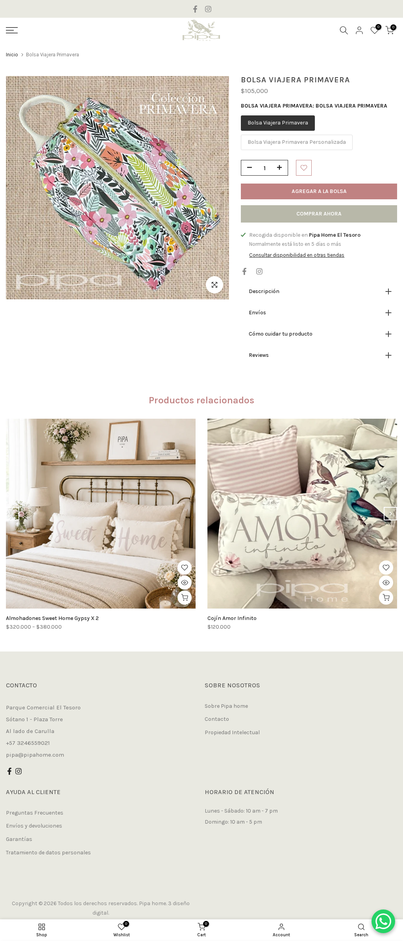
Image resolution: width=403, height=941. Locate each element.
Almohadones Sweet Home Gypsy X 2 (52, 618)
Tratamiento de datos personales (48, 852)
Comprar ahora (319, 213)
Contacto (217, 719)
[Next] (390, 513)
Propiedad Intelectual (232, 732)
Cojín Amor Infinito (232, 618)
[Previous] (12, 513)
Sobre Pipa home (226, 706)
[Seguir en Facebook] (195, 9)
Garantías (19, 839)
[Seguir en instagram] (208, 9)
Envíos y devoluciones (34, 825)
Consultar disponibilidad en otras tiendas (296, 255)
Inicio (12, 54)
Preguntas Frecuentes (34, 812)
